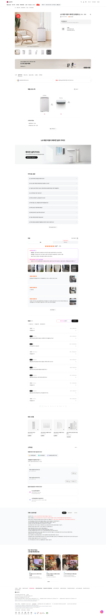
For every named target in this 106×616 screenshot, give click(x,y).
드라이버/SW (42, 455)
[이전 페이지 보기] (43, 406)
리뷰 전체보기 (52, 309)
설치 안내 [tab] (75, 512)
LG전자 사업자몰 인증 (79, 588)
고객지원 (17, 4)
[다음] (89, 67)
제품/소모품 (9, 4)
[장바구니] (86, 2)
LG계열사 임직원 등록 (63, 588)
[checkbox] (28, 324)
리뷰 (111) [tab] (25, 75)
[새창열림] (43, 5)
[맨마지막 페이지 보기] (66, 406)
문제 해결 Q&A (33, 455)
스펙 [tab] (16, 75)
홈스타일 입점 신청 (17, 589)
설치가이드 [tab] (20, 75)
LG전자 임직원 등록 (56, 588)
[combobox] (53, 465)
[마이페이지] (83, 2)
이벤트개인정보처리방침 (38, 588)
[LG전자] (9, 2)
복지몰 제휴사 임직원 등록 (71, 588)
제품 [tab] (40, 242)
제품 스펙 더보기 (52, 128)
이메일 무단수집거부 (25, 588)
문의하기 (74, 320)
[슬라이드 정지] (84, 67)
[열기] (40, 459)
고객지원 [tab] (40, 75)
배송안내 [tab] (64, 512)
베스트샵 (29, 4)
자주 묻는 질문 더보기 (52, 227)
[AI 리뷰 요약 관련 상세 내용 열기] (35, 250)
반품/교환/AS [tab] (70, 512)
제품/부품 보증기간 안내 (53, 455)
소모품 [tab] (36, 75)
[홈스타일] (37, 5)
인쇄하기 (77, 89)
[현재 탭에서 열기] (53, 64)
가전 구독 (13, 4)
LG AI (33, 4)
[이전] (88, 67)
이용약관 (20, 588)
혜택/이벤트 (22, 4)
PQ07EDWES (31, 7)
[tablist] (53, 242)
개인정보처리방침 (31, 588)
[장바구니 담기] (38, 429)
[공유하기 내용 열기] (90, 14)
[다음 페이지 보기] (63, 406)
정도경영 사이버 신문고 (86, 588)
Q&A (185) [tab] (31, 75)
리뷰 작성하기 (73, 238)
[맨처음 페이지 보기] (40, 406)
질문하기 (64, 320)
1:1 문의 (27, 594)
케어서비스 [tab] (65, 242)
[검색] (81, 2)
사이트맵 (16, 588)
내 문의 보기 (31, 324)
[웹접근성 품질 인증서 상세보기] (47, 613)
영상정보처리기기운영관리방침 (47, 588)
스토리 (26, 4)
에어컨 (27, 7)
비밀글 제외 (37, 324)
